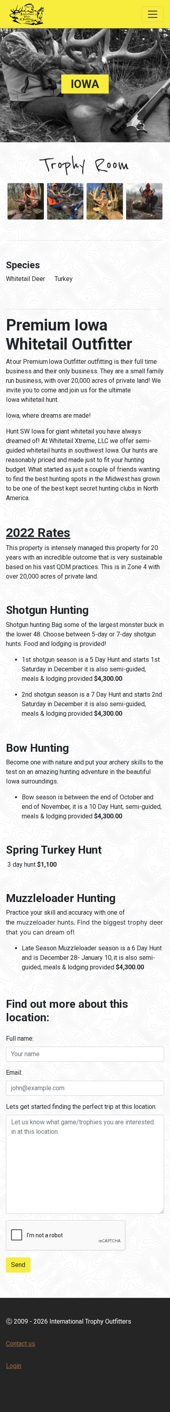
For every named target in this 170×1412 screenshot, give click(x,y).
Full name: (20, 1038)
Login (13, 1366)
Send (18, 1265)
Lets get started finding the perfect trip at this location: (81, 1106)
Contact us (20, 1343)
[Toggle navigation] (153, 14)
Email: (14, 1072)
